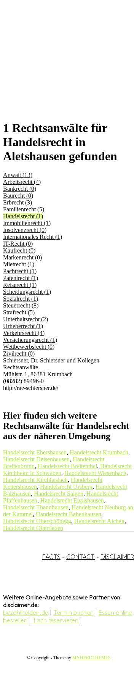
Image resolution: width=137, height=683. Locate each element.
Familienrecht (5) (23, 209)
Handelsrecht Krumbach (99, 452)
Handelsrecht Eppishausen (72, 500)
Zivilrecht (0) (19, 353)
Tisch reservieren (55, 620)
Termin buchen (73, 612)
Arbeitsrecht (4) (22, 182)
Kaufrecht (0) (19, 250)
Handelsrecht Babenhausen (68, 514)
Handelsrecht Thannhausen (35, 507)
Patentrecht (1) (20, 278)
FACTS (51, 557)
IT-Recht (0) (18, 243)
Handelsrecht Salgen (58, 493)
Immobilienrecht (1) (27, 223)
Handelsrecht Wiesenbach (95, 473)
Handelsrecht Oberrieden (33, 528)
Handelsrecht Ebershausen (35, 452)
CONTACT (80, 557)
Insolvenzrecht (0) (24, 230)
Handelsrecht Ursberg (66, 486)
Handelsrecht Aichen (99, 521)
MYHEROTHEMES (91, 657)
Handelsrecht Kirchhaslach (35, 480)
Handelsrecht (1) (23, 216)
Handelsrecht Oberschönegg (37, 521)
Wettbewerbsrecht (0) (28, 346)
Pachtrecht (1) (20, 271)
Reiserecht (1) (20, 285)
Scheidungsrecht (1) (27, 291)
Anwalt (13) (17, 175)
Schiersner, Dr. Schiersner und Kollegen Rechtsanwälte (51, 363)
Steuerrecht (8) (20, 305)
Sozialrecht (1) (20, 298)
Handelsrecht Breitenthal (67, 466)
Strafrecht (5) (19, 312)
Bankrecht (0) (19, 188)
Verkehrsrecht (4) (24, 333)
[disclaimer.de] (61, 69)
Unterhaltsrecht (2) (25, 319)
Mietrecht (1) (18, 264)
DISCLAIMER (117, 557)
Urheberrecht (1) (23, 326)
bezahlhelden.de (25, 612)
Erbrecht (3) (17, 202)
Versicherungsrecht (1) (30, 340)
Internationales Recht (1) (32, 237)
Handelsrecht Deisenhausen (36, 459)
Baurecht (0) (18, 195)
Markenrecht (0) (22, 257)
